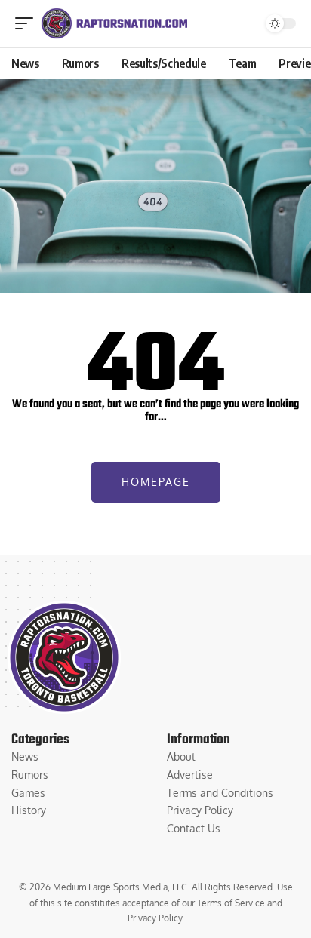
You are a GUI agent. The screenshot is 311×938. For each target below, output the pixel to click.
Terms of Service (231, 903)
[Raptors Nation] (114, 23)
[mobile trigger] (28, 23)
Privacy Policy (155, 918)
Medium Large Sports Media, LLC (120, 887)
